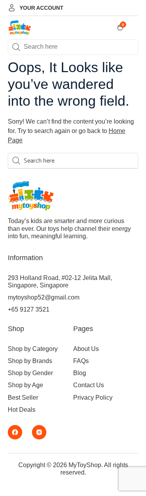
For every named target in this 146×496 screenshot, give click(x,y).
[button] (135, 28)
